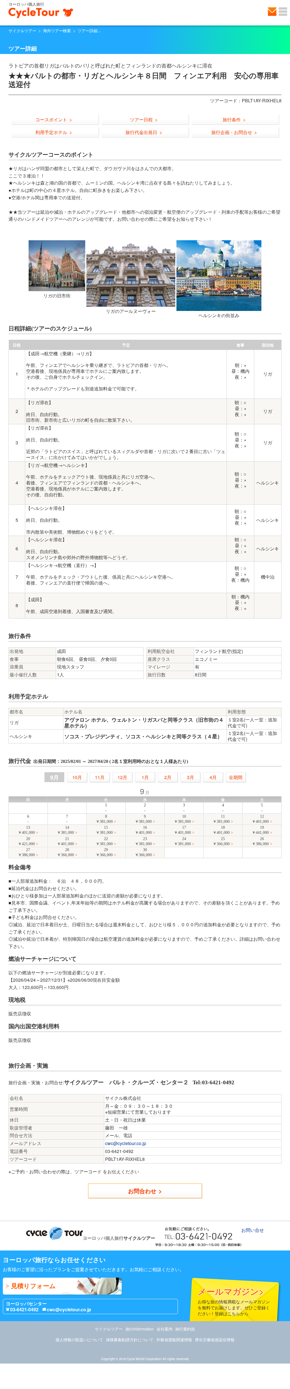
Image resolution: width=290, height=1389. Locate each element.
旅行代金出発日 (141, 132)
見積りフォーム (33, 1286)
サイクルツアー (22, 30)
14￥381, (65, 830)
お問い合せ (272, 11)
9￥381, (143, 819)
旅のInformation (139, 1328)
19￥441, (260, 830)
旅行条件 (232, 119)
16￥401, (143, 830)
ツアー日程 (141, 119)
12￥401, (260, 819)
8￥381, (104, 819)
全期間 (235, 777)
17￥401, (182, 830)
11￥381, (221, 819)
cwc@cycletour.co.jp (125, 1143)
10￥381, (182, 819)
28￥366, (65, 852)
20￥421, (26, 841)
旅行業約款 (185, 1328)
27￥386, (26, 852)
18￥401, (221, 830)
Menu (283, 11)
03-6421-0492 (24, 1309)
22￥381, (104, 841)
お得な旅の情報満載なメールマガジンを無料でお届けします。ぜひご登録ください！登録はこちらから (234, 1300)
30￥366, (143, 852)
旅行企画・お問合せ (231, 132)
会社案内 (164, 1328)
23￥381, (143, 841)
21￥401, (65, 841)
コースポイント (51, 119)
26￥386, (260, 841)
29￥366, (104, 852)
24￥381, (182, 841)
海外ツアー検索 (57, 30)
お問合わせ (142, 1191)
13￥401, (26, 830)
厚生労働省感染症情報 (214, 1339)
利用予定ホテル (51, 132)
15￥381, (104, 830)
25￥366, (221, 841)
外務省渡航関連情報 (174, 1339)
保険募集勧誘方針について (129, 1339)
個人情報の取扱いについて (79, 1339)
